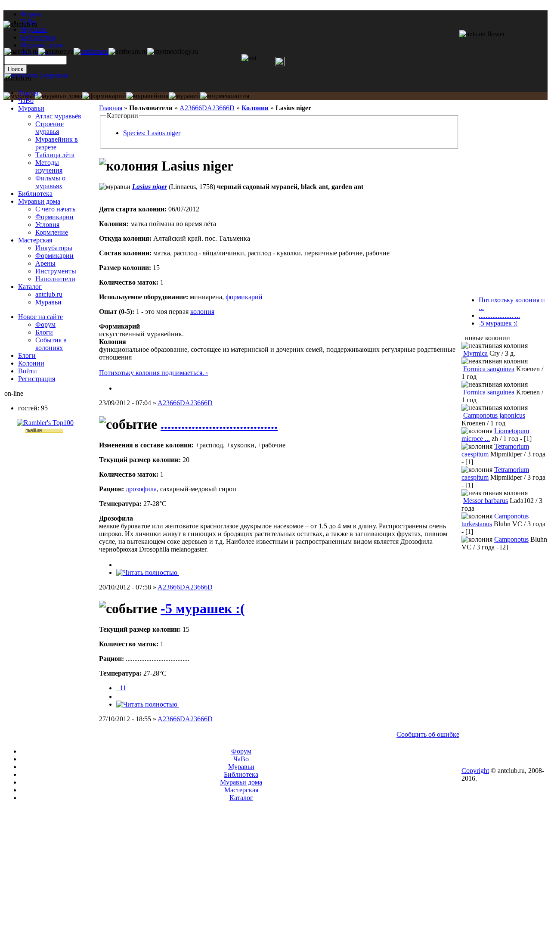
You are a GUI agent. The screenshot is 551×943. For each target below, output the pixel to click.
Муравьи (31, 108)
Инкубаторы (53, 247)
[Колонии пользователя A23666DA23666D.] (119, 388)
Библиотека (35, 193)
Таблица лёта (54, 154)
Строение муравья (49, 127)
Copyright (475, 770)
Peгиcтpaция (36, 378)
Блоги (44, 332)
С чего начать (55, 209)
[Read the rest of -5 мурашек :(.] (147, 704)
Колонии (255, 108)
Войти (27, 371)
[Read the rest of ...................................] (147, 572)
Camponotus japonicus (494, 415)
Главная (110, 108)
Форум (31, 14)
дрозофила (141, 489)
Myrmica (475, 353)
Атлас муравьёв (58, 116)
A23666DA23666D (207, 108)
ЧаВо (26, 100)
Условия (47, 224)
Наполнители (55, 278)
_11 (121, 688)
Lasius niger (149, 186)
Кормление (51, 232)
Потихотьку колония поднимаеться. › (153, 372)
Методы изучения (48, 166)
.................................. (219, 424)
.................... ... (499, 315)
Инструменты (55, 271)
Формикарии (54, 216)
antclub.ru (48, 294)
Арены (45, 263)
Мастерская (35, 240)
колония (202, 311)
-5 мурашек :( (203, 608)
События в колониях (51, 343)
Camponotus (511, 539)
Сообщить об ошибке (427, 734)
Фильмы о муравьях (50, 181)
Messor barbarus (485, 500)
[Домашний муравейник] (91, 51)
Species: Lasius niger (151, 132)
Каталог (30, 286)
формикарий (244, 297)
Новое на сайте (40, 316)
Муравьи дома (39, 201)
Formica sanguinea (488, 368)
